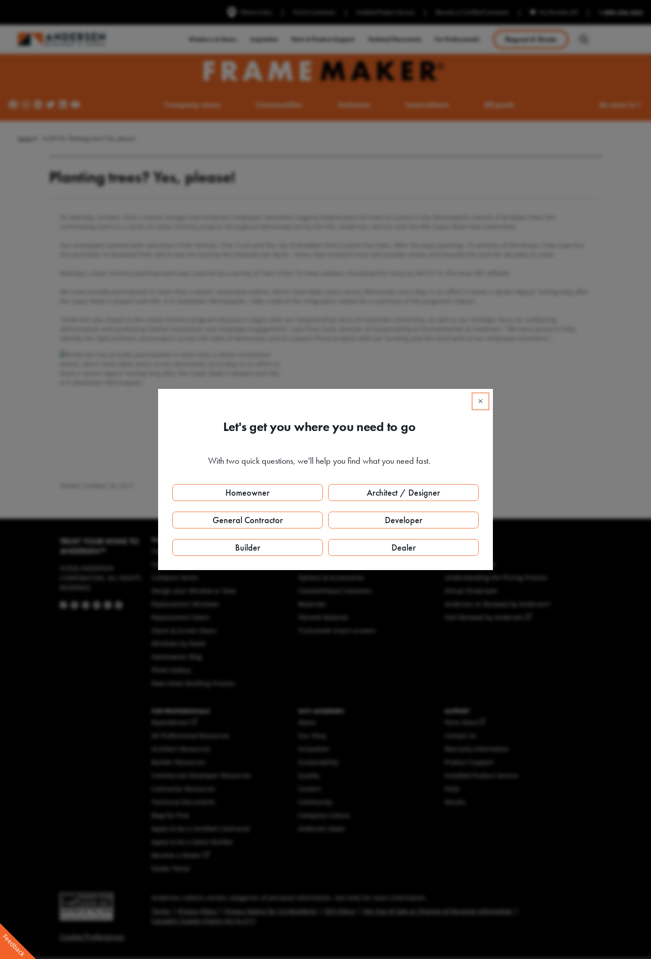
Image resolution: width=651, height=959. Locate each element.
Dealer (403, 547)
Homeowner (247, 492)
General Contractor (248, 520)
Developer (403, 520)
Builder (247, 547)
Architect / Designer (403, 492)
